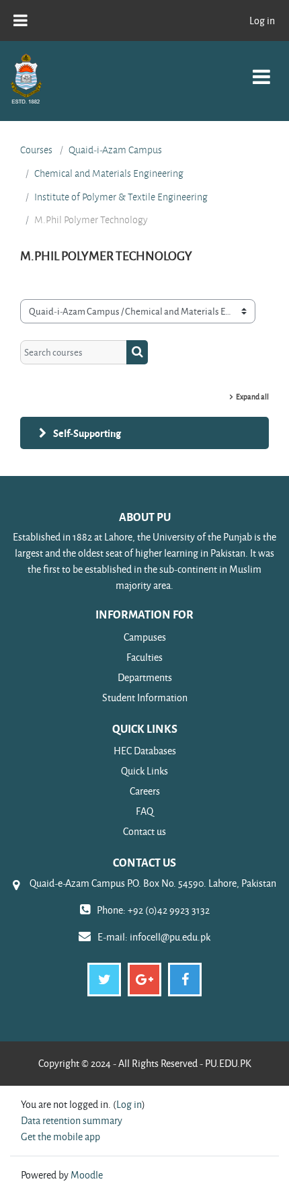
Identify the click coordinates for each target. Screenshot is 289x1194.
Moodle (87, 1175)
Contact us (144, 831)
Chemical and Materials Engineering (108, 173)
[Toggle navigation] (261, 69)
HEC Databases (145, 751)
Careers (145, 791)
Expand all (252, 396)
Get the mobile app (60, 1136)
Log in (262, 20)
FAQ (144, 811)
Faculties (144, 657)
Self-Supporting (87, 433)
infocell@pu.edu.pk (170, 937)
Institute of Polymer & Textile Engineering (121, 197)
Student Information (145, 697)
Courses (36, 150)
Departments (145, 677)
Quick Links (144, 771)
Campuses (145, 637)
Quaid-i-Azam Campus (115, 150)
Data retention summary (71, 1120)
